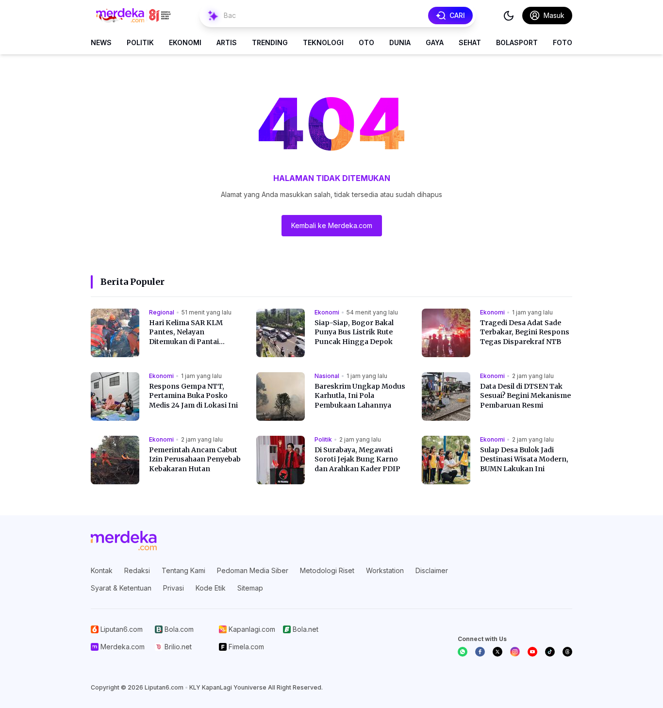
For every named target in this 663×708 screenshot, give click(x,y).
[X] (497, 652)
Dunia (400, 42)
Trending (270, 42)
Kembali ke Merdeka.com (331, 225)
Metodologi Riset (327, 570)
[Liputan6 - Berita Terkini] (124, 540)
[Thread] (567, 652)
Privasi (173, 588)
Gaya (435, 42)
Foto (562, 42)
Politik (140, 42)
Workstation (385, 570)
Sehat (470, 42)
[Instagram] (515, 652)
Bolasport (517, 42)
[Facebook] (480, 652)
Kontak (102, 570)
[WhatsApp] (462, 652)
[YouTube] (532, 652)
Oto (366, 42)
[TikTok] (550, 652)
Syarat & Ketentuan (121, 588)
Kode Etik (211, 588)
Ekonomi (185, 42)
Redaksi (137, 570)
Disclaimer (431, 570)
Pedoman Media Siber (252, 570)
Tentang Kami (183, 570)
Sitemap (250, 588)
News (101, 42)
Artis (226, 42)
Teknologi (323, 42)
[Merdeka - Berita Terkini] (133, 15)
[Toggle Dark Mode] (508, 15)
